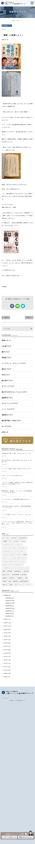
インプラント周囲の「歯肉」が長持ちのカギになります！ (17, 468)
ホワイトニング (7, 564)
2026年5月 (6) (9, 605)
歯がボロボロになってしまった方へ (14, 392)
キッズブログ (6, 426)
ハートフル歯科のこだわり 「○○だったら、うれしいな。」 (17, 514)
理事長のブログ (7, 25)
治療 (26, 578)
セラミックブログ (8, 386)
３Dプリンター (18, 584)
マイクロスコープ (18, 564)
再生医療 (9, 571)
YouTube (23, 541)
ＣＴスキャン (28, 584)
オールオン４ (22, 548)
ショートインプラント (19, 551)
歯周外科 (5, 578)
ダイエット (6, 558)
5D (3, 538)
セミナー (13, 554)
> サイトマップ (5, 698)
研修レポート (6, 340)
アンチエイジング (7, 544)
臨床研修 (15, 581)
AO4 (7, 538)
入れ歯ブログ (6, 346)
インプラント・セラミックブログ (14, 363)
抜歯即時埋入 (17, 571)
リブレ (27, 568)
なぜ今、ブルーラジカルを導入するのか (12, 475)
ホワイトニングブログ (10, 403)
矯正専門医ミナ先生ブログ (11, 420)
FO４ (10, 541)
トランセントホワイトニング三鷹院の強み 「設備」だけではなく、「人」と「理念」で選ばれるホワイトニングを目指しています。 (17, 523)
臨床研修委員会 (24, 581)
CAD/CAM (14, 538)
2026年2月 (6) (9, 613)
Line (17, 306)
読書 (11, 584)
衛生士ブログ (6, 369)
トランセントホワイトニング (10, 561)
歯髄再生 (20, 578)
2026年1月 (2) (9, 616)
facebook (12, 306)
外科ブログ (6, 375)
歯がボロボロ (6, 574)
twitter (23, 306)
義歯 (9, 581)
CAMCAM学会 (22, 538)
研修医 (4, 581)
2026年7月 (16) (10, 600)
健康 (4, 571)
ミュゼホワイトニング (9, 568)
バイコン (22, 561)
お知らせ (5, 432)
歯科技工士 (13, 578)
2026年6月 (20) (10, 603)
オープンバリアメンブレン (10, 548)
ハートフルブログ (8, 409)
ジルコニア (6, 554)
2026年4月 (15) (10, 608)
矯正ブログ (6, 352)
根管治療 (26, 571)
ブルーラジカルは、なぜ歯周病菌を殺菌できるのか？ (16, 499)
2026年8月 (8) (9, 598)
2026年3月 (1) (9, 610)
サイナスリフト (7, 551)
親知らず (5, 584)
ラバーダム (20, 568)
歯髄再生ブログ (7, 398)
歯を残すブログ (7, 380)
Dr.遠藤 (5, 541)
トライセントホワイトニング (18, 558)
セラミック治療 (22, 554)
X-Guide (16, 541)
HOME (13, 20)
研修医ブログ (6, 357)
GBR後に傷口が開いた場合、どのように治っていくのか (16, 453)
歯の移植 (23, 574)
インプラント (18, 544)
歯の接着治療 (15, 574)
